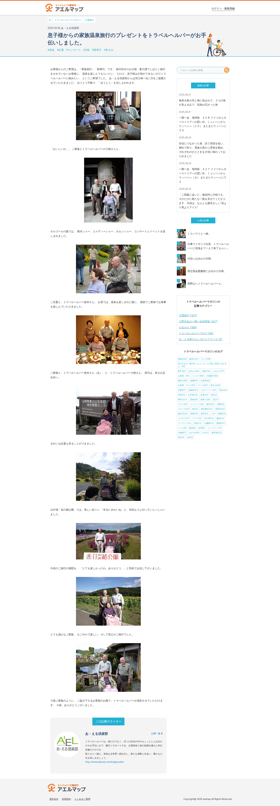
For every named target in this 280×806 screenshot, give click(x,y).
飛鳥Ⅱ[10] (220, 423)
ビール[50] (203, 385)
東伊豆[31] (182, 399)
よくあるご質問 (82, 799)
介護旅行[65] (212, 376)
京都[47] (182, 390)
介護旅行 (89, 19)
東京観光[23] (206, 409)
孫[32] (214, 395)
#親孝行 (97, 49)
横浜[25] (210, 404)
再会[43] (223, 390)
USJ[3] (205, 432)
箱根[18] (194, 413)
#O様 (86, 49)
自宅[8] (201, 428)
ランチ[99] (205, 359)
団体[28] (194, 399)
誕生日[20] (182, 413)
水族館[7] (182, 432)
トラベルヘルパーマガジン (68, 19)
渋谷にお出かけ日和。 (200, 258)
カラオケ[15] (183, 418)
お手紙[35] (193, 395)
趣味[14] (220, 418)
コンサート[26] (197, 404)
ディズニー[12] (184, 423)
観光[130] (193, 359)
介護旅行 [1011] (188, 315)
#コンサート (74, 49)
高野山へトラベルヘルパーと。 (205, 283)
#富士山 (108, 49)
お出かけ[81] (193, 371)
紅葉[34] (204, 395)
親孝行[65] (182, 380)
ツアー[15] (196, 418)
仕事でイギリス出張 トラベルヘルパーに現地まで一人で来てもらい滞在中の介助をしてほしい (208, 246)
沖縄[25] (220, 404)
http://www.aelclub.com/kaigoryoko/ (104, 761)
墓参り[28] (205, 399)
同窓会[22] (220, 409)
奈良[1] (190, 437)
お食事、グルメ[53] (186, 385)
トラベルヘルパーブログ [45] (196, 333)
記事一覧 (156, 733)
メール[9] (182, 428)
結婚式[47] (193, 390)
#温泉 (51, 49)
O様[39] (181, 395)
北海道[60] (205, 380)
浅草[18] (204, 413)
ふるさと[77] (218, 371)
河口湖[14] (209, 418)
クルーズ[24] (183, 409)
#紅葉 (61, 49)
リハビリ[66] (198, 376)
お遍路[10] (209, 423)
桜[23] (195, 409)
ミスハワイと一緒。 (199, 233)
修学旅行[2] (217, 432)
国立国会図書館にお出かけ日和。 (206, 271)
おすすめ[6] (194, 432)
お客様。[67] (183, 376)
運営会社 (53, 799)
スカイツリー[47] (208, 390)
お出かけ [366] (188, 327)
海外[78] (206, 371)
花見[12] (197, 423)
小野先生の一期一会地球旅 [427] (198, 321)
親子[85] (181, 371)
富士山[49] (215, 385)
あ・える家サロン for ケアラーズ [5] (200, 339)
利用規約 (66, 799)
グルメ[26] (182, 404)
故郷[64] (194, 380)
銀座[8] (192, 428)
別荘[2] (181, 437)
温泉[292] (182, 359)
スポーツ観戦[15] (218, 413)
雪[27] (215, 399)
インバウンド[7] (215, 428)
